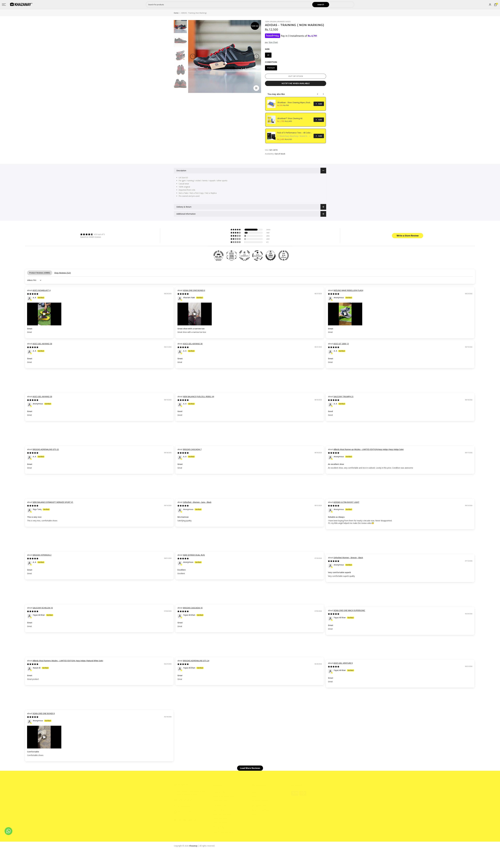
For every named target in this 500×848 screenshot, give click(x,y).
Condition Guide (219, 805)
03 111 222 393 (184, 811)
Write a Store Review (408, 235)
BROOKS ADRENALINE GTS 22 (46, 449)
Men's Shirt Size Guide (222, 814)
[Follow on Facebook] (175, 820)
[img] (92, 234)
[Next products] (323, 94)
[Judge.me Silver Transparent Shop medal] (257, 255)
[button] (236, 230)
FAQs (254, 796)
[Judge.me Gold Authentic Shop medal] (244, 255)
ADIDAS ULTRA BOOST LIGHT (346, 502)
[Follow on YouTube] (190, 820)
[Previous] (192, 56)
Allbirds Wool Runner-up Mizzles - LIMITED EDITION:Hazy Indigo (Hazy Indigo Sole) (368, 449)
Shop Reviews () (62, 273)
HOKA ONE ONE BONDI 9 (44, 713)
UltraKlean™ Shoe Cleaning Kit (289, 118)
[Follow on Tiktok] (195, 820)
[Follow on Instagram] (180, 820)
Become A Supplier (260, 801)
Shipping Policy (219, 792)
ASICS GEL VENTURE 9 (343, 663)
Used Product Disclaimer (223, 831)
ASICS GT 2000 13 (341, 343)
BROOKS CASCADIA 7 (192, 449)
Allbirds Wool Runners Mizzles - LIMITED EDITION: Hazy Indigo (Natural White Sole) (68, 660)
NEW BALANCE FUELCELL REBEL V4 (198, 396)
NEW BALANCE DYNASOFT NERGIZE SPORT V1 (53, 502)
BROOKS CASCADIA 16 (192, 608)
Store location (219, 809)
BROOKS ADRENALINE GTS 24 (196, 660)
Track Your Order (220, 818)
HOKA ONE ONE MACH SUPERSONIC (349, 610)
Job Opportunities (259, 805)
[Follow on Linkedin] (185, 820)
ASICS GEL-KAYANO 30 (42, 343)
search (320, 4)
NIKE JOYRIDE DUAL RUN (194, 555)
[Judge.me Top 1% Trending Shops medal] (283, 255)
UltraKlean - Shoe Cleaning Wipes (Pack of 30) (294, 102)
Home (176, 13)
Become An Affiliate (260, 809)
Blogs (254, 814)
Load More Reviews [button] (250, 768)
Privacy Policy (218, 827)
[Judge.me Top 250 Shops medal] (270, 255)
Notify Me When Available (296, 83)
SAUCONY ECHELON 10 (43, 608)
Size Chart (273, 42)
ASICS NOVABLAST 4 (41, 290)
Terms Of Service (220, 823)
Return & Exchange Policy (224, 796)
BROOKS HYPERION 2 (42, 555)
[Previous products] (317, 94)
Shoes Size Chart (220, 801)
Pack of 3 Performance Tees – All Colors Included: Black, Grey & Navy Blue (294, 132)
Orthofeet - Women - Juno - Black (197, 502)
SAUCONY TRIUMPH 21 (343, 396)
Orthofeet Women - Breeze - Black (348, 557)
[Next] (256, 56)
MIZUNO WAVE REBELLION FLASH (348, 290)
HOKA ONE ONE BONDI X (194, 290)
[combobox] (229, 4)
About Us (256, 792)
